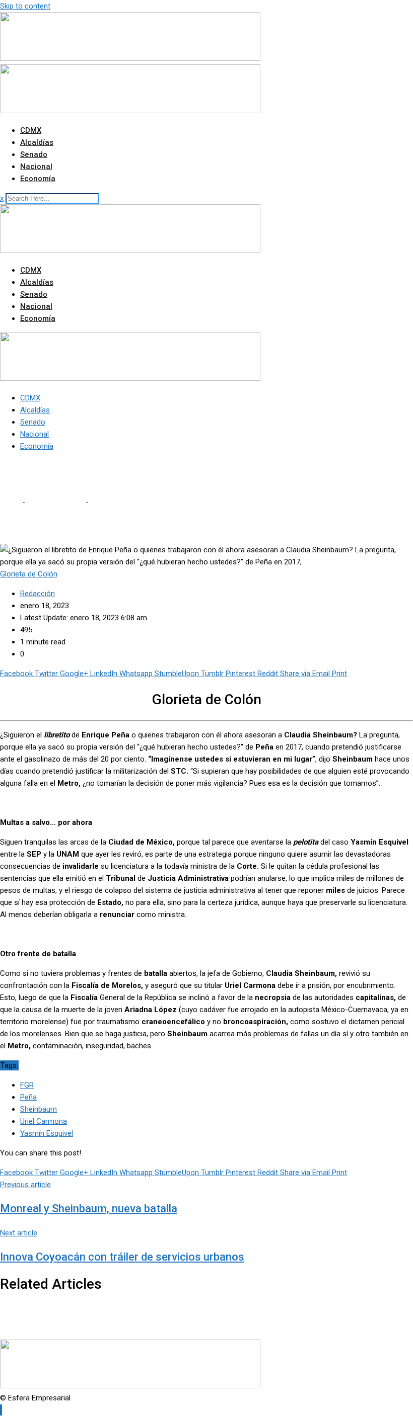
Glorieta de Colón (55, 502)
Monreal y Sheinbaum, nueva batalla (88, 1208)
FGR (27, 1085)
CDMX (30, 130)
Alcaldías (36, 142)
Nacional (36, 166)
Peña (28, 1097)
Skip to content (25, 6)
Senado (33, 154)
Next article (18, 1232)
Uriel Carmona (43, 1121)
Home (10, 502)
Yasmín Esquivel (46, 1133)
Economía (37, 178)
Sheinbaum (38, 1109)
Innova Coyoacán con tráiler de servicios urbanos (122, 1257)
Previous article (25, 1184)
